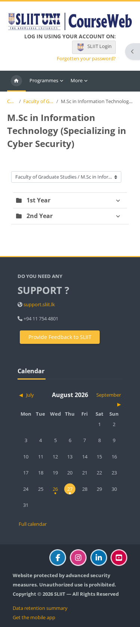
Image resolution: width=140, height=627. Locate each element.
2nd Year (40, 216)
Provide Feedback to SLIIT (59, 336)
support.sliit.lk (39, 304)
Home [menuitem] (16, 81)
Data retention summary (40, 608)
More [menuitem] (77, 80)
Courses (12, 101)
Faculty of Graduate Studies (38, 101)
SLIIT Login (99, 46)
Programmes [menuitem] (43, 80)
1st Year (38, 200)
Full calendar (33, 524)
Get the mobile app (34, 617)
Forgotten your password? (86, 58)
